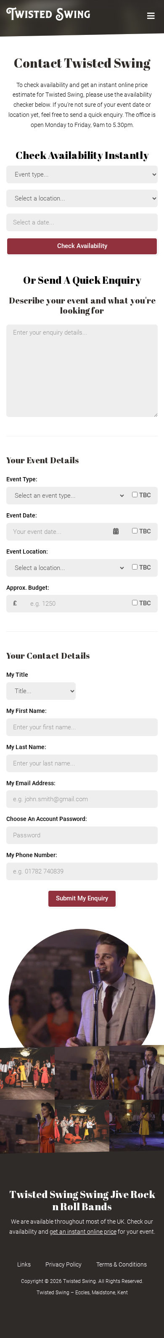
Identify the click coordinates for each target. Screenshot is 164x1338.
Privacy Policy (63, 1264)
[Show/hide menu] (151, 16)
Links (24, 1264)
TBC (144, 495)
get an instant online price (83, 1231)
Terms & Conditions (121, 1264)
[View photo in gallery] (27, 1072)
